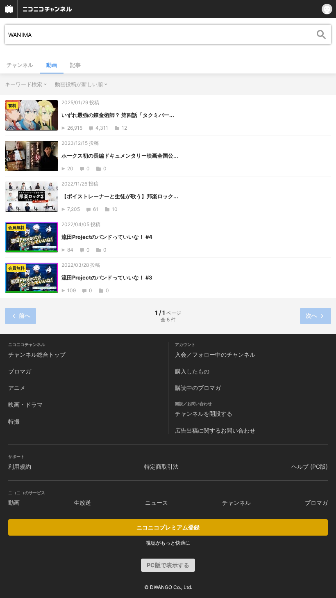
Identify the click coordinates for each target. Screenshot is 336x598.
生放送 (82, 502)
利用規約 (19, 466)
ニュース (156, 502)
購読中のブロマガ (198, 387)
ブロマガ (19, 371)
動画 (51, 65)
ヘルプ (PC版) (309, 466)
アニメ (16, 387)
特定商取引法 (161, 466)
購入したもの (192, 371)
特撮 (14, 421)
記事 (75, 65)
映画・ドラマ (25, 404)
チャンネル (20, 65)
